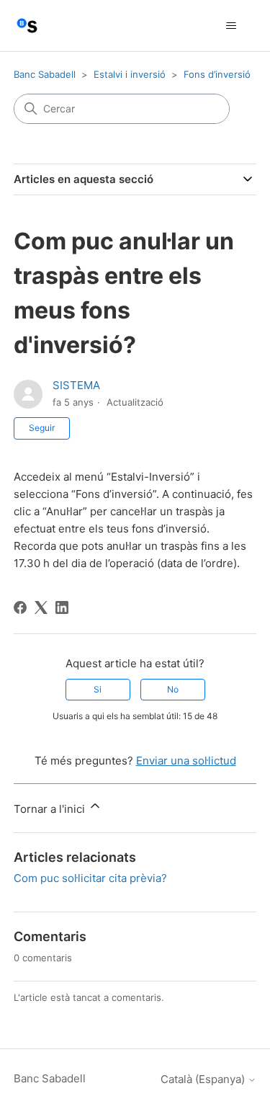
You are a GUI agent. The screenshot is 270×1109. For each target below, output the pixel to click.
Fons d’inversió (217, 74)
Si (98, 689)
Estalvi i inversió (130, 74)
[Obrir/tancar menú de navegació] (230, 25)
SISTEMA (76, 385)
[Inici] (27, 25)
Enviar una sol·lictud (186, 760)
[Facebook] (20, 607)
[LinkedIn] (61, 607)
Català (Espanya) (204, 1079)
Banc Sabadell (45, 74)
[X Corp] (41, 607)
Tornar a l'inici (51, 809)
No (173, 689)
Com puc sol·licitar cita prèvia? (90, 878)
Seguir (42, 427)
